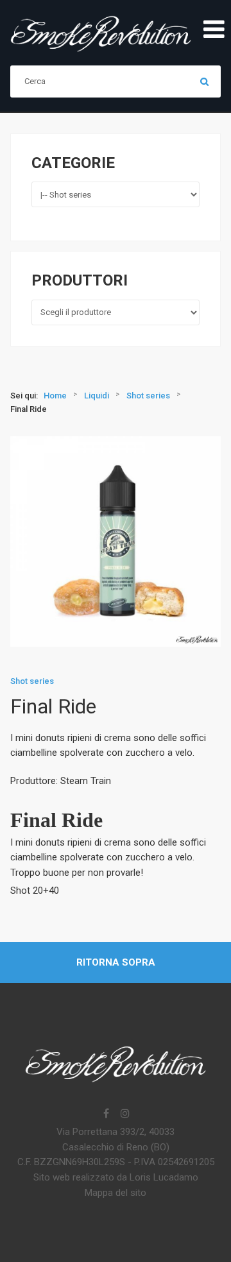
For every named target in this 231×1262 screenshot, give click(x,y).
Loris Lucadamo (164, 1177)
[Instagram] (125, 1114)
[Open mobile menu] (213, 30)
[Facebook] (106, 1114)
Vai (205, 81)
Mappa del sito (115, 1192)
